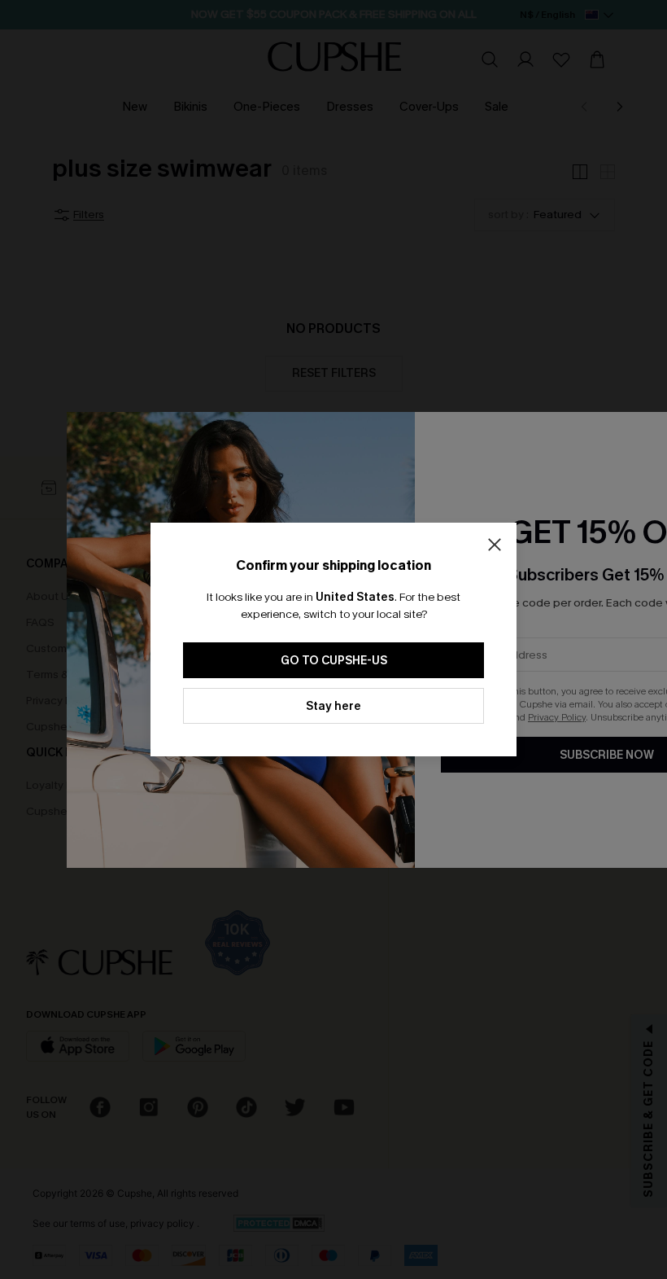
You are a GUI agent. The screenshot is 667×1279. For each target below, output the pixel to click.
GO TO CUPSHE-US (334, 660)
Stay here (333, 706)
